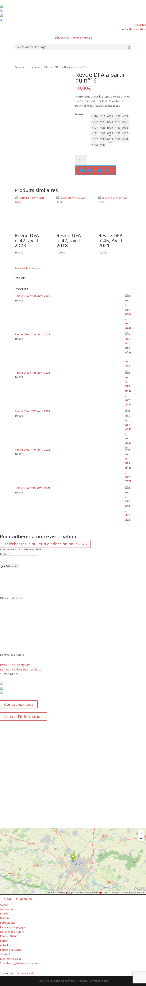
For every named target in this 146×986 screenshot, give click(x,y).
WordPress (100, 981)
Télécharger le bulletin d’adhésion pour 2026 (45, 543)
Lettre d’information (133, 29)
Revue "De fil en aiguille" (15, 665)
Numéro (80, 114)
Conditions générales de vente (19, 963)
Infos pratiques (9, 936)
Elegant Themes (62, 981)
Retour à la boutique (27, 268)
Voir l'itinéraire (18, 899)
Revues (49, 67)
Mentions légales (10, 958)
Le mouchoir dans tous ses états (20, 669)
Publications (7, 922)
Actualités (140, 25)
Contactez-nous (18, 704)
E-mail (5, 553)
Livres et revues (34, 67)
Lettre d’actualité (10, 949)
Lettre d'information (23, 716)
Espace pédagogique (13, 927)
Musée (4, 913)
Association (7, 909)
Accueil (19, 67)
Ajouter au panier (95, 170)
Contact (5, 954)
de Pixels (25, 973)
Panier (4, 940)
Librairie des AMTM (12, 931)
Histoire (5, 918)
